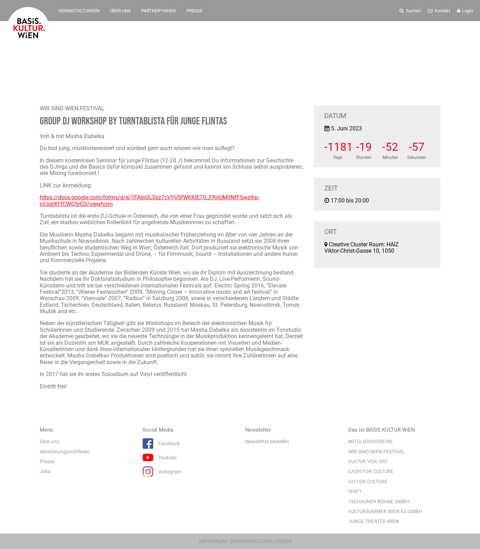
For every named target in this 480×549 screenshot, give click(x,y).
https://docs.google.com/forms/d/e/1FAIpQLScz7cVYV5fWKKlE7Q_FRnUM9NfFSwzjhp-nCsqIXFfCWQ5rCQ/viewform (149, 200)
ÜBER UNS (120, 10)
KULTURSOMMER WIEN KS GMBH (385, 511)
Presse (47, 461)
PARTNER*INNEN (158, 10)
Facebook (169, 443)
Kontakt (442, 10)
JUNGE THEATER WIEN (373, 521)
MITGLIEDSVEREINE (370, 441)
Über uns (49, 441)
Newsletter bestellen (267, 441)
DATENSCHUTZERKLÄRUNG (261, 541)
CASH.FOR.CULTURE (371, 471)
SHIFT (355, 491)
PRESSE (194, 10)
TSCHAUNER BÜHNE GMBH (378, 501)
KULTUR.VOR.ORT (368, 461)
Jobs (45, 471)
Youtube (167, 457)
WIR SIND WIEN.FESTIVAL (376, 451)
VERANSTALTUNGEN (78, 10)
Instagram (169, 471)
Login (467, 10)
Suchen (413, 10)
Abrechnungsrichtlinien (65, 451)
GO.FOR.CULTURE (368, 481)
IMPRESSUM (213, 541)
